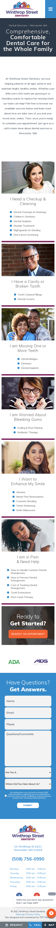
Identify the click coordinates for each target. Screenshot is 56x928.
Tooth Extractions (21, 592)
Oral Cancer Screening (26, 234)
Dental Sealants (22, 221)
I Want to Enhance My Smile (28, 481)
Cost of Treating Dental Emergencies (24, 587)
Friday (13, 886)
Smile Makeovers (25, 510)
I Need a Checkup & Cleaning (28, 201)
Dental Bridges (29, 358)
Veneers (20, 492)
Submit (28, 805)
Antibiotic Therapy (27, 432)
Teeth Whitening (25, 505)
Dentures (26, 363)
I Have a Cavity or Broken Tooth (28, 283)
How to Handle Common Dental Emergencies (28, 571)
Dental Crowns (26, 299)
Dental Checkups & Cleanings (30, 212)
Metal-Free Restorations (30, 496)
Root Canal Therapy (22, 597)
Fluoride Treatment (24, 225)
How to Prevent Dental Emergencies (24, 579)
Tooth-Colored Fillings (30, 294)
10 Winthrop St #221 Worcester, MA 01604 (28, 848)
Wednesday (16, 877)
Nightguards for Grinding (27, 230)
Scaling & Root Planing (29, 427)
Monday (14, 869)
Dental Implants (30, 367)
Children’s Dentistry (24, 216)
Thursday (15, 882)
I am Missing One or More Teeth (28, 348)
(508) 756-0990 (28, 859)
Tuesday (14, 873)
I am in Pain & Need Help (28, 559)
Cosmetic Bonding (26, 501)
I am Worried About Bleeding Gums (28, 417)
